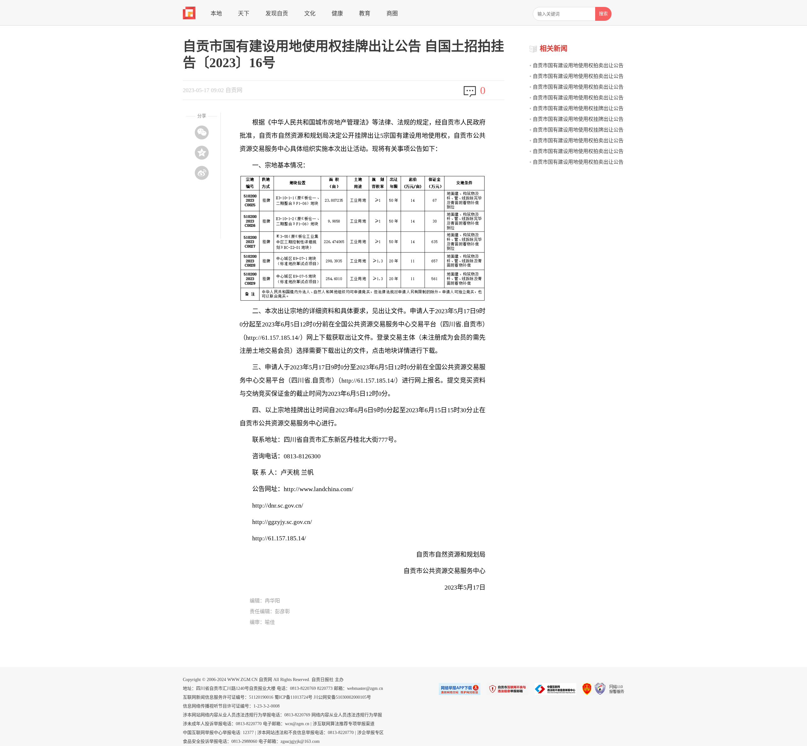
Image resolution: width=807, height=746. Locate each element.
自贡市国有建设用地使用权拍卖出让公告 (578, 87)
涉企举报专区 (370, 732)
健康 (337, 13)
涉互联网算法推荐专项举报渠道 (343, 723)
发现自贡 (276, 13)
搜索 (603, 13)
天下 (243, 13)
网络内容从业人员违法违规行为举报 (346, 715)
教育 (364, 13)
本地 (216, 13)
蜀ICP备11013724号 (293, 697)
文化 (310, 13)
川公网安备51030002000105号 (342, 697)
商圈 (392, 13)
